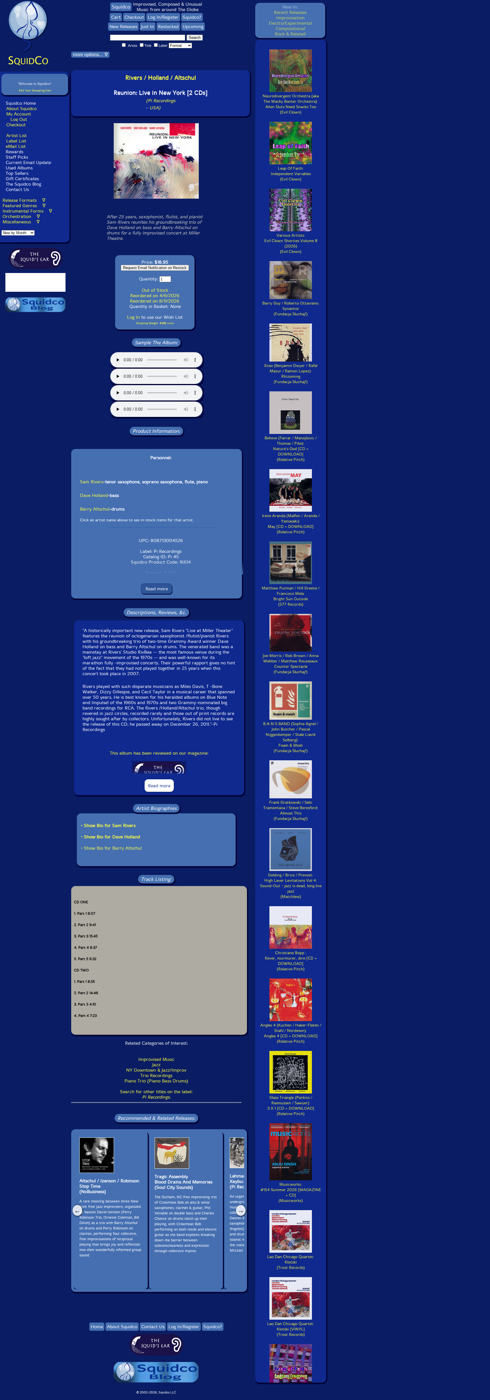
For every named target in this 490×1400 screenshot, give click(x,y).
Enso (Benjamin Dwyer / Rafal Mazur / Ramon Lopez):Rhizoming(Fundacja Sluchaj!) (290, 373)
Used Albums (19, 168)
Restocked (168, 26)
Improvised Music (156, 1059)
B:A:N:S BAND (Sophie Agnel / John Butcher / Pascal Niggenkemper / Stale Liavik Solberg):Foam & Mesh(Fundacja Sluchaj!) (290, 737)
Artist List (16, 135)
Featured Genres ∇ (24, 205)
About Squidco (21, 108)
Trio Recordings (156, 1075)
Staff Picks (17, 157)
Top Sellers (17, 173)
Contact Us (16, 189)
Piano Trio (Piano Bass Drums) (156, 1081)
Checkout (16, 124)
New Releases (123, 26)
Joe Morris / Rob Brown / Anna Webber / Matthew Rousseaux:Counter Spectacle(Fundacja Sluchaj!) (290, 663)
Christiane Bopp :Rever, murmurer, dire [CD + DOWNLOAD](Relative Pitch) (291, 960)
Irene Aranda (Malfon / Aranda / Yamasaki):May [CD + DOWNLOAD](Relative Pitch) (291, 523)
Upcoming (193, 26)
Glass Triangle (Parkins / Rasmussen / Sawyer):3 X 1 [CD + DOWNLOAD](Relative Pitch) (290, 1105)
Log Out (18, 119)
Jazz (156, 1064)
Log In (133, 317)
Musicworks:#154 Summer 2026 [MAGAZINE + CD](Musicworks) (291, 1192)
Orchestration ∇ (21, 216)
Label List (16, 141)
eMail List (16, 146)
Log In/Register (163, 17)
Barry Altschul (94, 509)
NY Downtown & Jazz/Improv (156, 1070)
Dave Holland (94, 495)
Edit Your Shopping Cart (35, 90)
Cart (116, 17)
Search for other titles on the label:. (156, 1094)
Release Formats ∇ (24, 200)
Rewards (14, 151)
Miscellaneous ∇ (21, 221)
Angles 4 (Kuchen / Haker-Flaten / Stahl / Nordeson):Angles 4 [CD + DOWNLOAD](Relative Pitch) (290, 1033)
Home (97, 1326)
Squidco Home (21, 103)
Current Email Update (27, 162)
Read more (156, 588)
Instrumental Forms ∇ (27, 211)
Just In (147, 26)
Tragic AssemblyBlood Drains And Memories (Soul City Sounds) (183, 1182)
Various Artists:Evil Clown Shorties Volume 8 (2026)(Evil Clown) (290, 243)
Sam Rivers (91, 481)
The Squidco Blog (23, 184)
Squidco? (192, 17)
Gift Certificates (22, 178)
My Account (18, 114)
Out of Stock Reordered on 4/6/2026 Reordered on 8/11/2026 (154, 295)
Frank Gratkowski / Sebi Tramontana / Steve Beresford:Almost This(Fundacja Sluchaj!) (290, 810)
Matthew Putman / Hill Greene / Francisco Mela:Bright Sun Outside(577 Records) (291, 596)
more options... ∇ (90, 54)
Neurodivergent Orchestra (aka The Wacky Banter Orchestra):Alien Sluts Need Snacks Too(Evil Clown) (291, 104)
